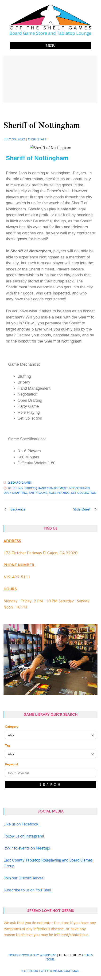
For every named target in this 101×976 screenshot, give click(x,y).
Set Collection (83, 492)
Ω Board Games (20, 482)
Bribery (30, 488)
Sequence (18, 509)
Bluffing (15, 488)
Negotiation (79, 488)
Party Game (38, 492)
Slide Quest (81, 509)
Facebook (30, 971)
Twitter (45, 971)
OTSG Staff (37, 139)
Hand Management (53, 488)
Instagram (61, 971)
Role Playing (59, 492)
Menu (50, 45)
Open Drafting (15, 492)
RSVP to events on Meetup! (27, 848)
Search (50, 784)
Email (74, 971)
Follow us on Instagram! (24, 836)
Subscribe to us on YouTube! (27, 890)
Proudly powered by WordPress (32, 955)
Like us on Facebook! (21, 824)
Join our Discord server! (24, 878)
